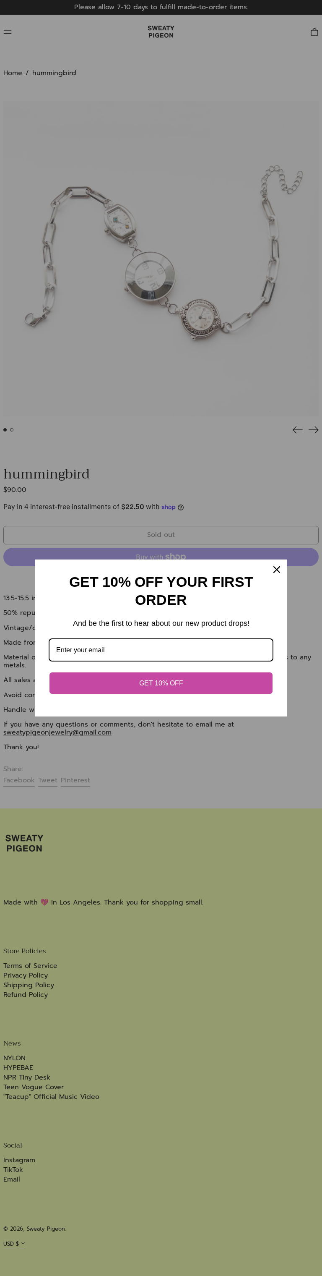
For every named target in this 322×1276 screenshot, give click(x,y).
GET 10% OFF (161, 683)
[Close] (277, 570)
